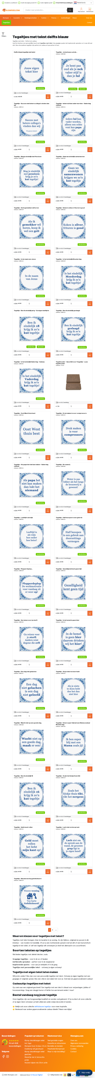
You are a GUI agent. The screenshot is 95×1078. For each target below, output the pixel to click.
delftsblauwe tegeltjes (42, 1006)
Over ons (89, 18)
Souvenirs (16, 18)
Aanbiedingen (65, 18)
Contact (89, 23)
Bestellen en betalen (55, 1046)
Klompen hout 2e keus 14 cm (36, 1046)
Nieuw (75, 18)
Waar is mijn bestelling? (56, 1051)
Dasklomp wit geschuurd (34, 1049)
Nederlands (81, 3)
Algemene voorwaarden (79, 1043)
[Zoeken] (70, 10)
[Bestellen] (31, 70)
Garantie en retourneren (57, 1043)
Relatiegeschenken (31, 18)
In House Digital (36, 1075)
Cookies (73, 1049)
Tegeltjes (6, 23)
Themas (53, 18)
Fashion (43, 18)
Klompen (6, 18)
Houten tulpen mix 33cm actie (36, 1063)
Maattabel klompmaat (56, 1049)
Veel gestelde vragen (55, 1040)
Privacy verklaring (76, 1046)
